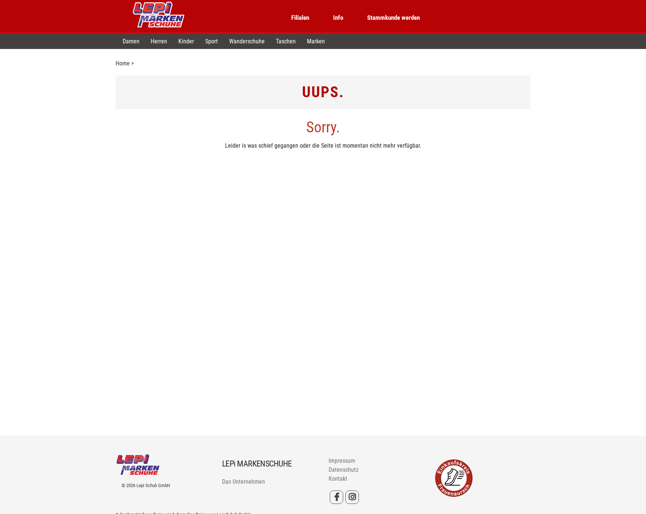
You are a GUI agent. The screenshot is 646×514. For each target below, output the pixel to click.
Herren (159, 41)
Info (338, 17)
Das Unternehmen (243, 481)
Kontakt (338, 478)
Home (123, 63)
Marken (316, 41)
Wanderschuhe (247, 41)
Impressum (342, 460)
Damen (131, 41)
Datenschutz (344, 469)
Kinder (186, 41)
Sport (211, 41)
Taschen (286, 41)
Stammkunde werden (393, 17)
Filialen (300, 17)
